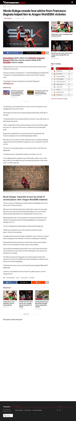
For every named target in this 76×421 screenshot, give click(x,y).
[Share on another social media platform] (47, 52)
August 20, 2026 (55, 37)
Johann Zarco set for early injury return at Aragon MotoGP (9, 303)
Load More (26, 314)
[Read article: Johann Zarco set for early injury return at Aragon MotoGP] (10, 295)
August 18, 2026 (55, 58)
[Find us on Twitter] (60, 410)
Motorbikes (9, 6)
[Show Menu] (72, 2)
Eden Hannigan (8, 18)
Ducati (17, 277)
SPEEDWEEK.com (8, 83)
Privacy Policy (27, 410)
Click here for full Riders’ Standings (59, 98)
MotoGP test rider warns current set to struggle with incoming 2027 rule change (61, 55)
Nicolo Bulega (8, 58)
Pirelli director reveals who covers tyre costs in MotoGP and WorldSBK (41, 92)
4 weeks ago (14, 97)
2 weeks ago (38, 308)
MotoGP (6, 298)
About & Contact (19, 410)
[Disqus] (26, 340)
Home (4, 6)
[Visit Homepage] (14, 2)
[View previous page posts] (25, 101)
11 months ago (17, 18)
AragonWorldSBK (11, 277)
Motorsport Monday (37, 410)
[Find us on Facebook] (57, 410)
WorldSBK (7, 62)
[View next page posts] (27, 101)
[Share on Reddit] (43, 52)
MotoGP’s (32, 58)
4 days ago (6, 307)
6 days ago (22, 308)
